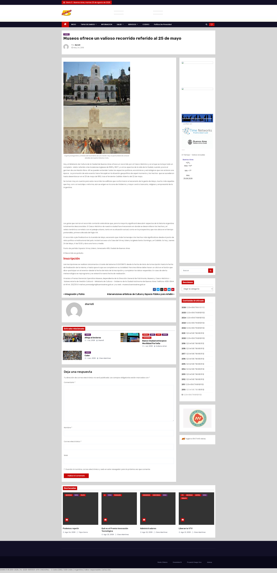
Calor (87, 355)
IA (104, 495)
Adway (209, 562)
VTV (182, 495)
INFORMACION (106, 24)
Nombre (68, 427)
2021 (183, 333)
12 (204, 312)
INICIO (73, 24)
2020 (184, 338)
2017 (183, 353)
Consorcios (146, 495)
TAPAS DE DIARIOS (88, 24)
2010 (183, 389)
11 (202, 312)
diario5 (77, 45)
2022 (184, 328)
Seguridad (69, 495)
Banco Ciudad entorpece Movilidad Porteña (154, 342)
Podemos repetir (71, 528)
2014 (183, 369)
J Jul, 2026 (90, 340)
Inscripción (71, 258)
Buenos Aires (188, 159)
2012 (183, 379)
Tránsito (184, 498)
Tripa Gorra (83, 532)
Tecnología (117, 495)
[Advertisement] (118, 206)
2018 (183, 348)
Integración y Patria (75, 294)
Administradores (148, 528)
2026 (184, 307)
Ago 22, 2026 (147, 532)
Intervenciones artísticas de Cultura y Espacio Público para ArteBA (140, 294)
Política (145, 334)
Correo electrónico (72, 441)
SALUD (119, 24)
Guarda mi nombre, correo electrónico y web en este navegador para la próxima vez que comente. (108, 469)
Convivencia (156, 495)
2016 (183, 359)
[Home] (65, 24)
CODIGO (146, 24)
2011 (183, 384)
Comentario (69, 382)
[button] (206, 24)
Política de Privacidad (163, 24)
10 (200, 312)
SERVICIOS (132, 24)
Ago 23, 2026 (109, 534)
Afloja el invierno (93, 337)
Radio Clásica (162, 562)
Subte (158, 334)
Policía (83, 495)
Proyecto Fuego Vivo (194, 562)
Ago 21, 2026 (186, 532)
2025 (184, 312)
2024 (184, 317)
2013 (183, 374)
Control (197, 495)
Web (66, 455)
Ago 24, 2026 (70, 532)
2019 (183, 343)
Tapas (152, 334)
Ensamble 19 (177, 562)
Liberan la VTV (185, 528)
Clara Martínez (105, 358)
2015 (183, 364)
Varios (66, 34)
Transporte (146, 337)
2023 (184, 323)
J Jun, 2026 (91, 358)
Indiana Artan (161, 346)
